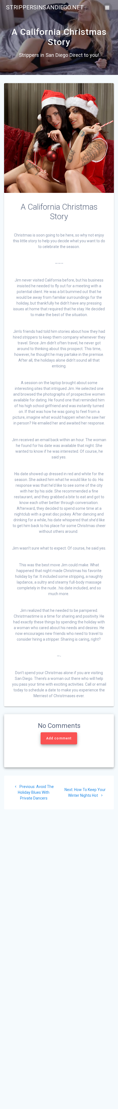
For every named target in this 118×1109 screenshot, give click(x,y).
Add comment (59, 738)
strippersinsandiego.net (45, 7)
